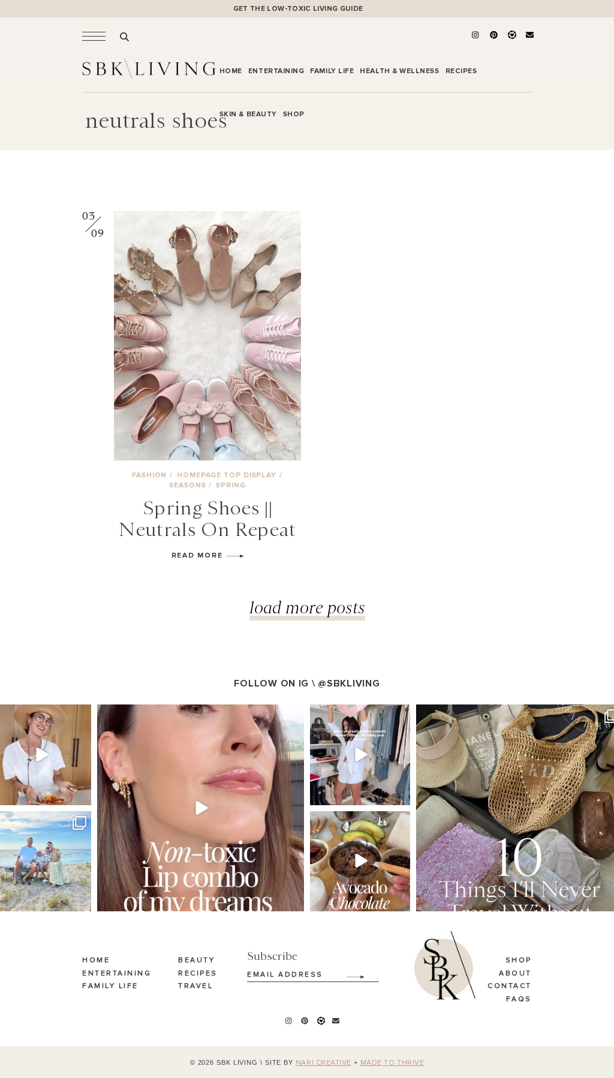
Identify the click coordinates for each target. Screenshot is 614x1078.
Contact (509, 986)
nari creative (323, 1063)
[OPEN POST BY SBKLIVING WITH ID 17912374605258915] (360, 861)
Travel (195, 986)
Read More (198, 555)
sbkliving (40, 715)
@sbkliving (349, 683)
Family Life (110, 986)
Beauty (196, 960)
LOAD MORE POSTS (307, 607)
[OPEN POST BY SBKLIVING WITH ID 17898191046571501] (200, 807)
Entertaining (116, 973)
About (515, 973)
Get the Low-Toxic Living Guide (298, 8)
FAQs (519, 999)
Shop (518, 960)
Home (96, 960)
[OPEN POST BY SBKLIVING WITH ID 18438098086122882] (360, 754)
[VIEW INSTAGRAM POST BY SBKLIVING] (80, 793)
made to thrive (392, 1063)
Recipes (198, 973)
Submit (349, 972)
